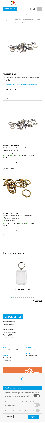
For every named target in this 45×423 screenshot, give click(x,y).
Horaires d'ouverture (9, 321)
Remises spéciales (8, 335)
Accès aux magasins (8, 324)
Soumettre (9, 416)
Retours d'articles (8, 329)
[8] (25, 297)
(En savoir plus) (24, 396)
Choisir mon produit (11, 89)
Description (8, 94)
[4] (17, 297)
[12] (33, 297)
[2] (13, 297)
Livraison (5, 327)
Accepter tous (33, 417)
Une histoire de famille (9, 332)
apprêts (38, 20)
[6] (21, 297)
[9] (27, 297)
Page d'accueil (8, 20)
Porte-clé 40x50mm (22, 289)
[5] (19, 297)
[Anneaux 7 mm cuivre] (22, 175)
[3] (15, 297)
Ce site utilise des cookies (13, 388)
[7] (23, 297)
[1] (11, 297)
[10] (29, 297)
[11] (31, 297)
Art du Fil (18, 20)
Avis (6, 98)
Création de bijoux (28, 20)
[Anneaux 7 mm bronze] (22, 30)
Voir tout (38, 301)
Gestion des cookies (8, 338)
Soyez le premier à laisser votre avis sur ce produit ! (20, 84)
